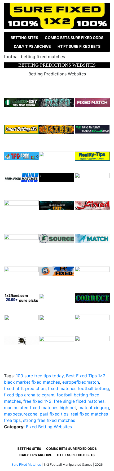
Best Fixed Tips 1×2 (86, 375)
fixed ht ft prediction (25, 388)
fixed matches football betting (78, 388)
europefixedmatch (80, 382)
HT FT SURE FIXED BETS (79, 46)
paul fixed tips (54, 414)
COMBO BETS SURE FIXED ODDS (74, 37)
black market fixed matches (32, 382)
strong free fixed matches (49, 420)
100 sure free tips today (40, 375)
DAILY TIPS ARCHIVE (32, 46)
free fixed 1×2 (37, 401)
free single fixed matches (79, 401)
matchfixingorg (93, 407)
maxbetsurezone (20, 414)
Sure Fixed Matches (26, 464)
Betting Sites (24, 37)
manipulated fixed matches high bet (40, 407)
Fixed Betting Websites (49, 426)
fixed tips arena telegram (29, 394)
